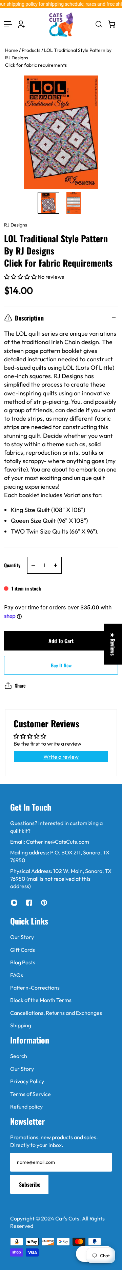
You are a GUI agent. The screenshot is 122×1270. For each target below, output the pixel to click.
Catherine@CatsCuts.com (57, 841)
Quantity (12, 565)
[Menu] (8, 24)
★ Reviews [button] (113, 644)
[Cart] (111, 24)
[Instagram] (14, 902)
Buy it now (61, 665)
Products (31, 50)
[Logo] (61, 24)
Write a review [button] (61, 756)
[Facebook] (29, 902)
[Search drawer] (98, 24)
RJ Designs (15, 225)
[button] (21, 276)
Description (29, 317)
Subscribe (29, 1184)
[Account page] (21, 24)
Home (12, 50)
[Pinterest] (44, 902)
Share (20, 685)
